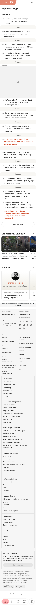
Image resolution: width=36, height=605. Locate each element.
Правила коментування (26, 343)
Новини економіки (10, 453)
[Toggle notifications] (31, 2)
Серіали (6, 491)
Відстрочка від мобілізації (12, 442)
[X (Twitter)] (23, 321)
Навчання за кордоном (11, 511)
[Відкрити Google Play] (8, 586)
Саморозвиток (8, 508)
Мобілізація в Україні (11, 428)
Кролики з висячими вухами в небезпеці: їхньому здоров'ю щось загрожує (18, 128)
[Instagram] (20, 324)
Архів (20, 362)
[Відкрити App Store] (19, 586)
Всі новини (7, 379)
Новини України (9, 385)
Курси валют (7, 459)
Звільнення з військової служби (14, 431)
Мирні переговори (9, 411)
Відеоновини (7, 391)
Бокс (4, 533)
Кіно (4, 476)
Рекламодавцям (6, 352)
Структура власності (25, 358)
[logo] (11, 2)
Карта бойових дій (9, 408)
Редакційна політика (7, 341)
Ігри (20, 369)
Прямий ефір (7, 388)
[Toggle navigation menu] (6, 2)
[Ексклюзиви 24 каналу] (33, 234)
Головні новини (8, 382)
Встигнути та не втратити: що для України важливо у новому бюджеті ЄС (15, 295)
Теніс (5, 539)
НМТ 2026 (6, 505)
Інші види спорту (9, 545)
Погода (5, 396)
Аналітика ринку (9, 519)
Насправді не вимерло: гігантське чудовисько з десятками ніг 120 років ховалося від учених (19, 47)
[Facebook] (20, 321)
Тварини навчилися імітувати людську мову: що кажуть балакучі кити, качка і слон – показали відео (18, 204)
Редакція (4, 337)
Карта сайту (22, 365)
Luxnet (24, 594)
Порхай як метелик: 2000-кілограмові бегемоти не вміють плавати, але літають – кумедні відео (18, 195)
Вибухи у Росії (8, 419)
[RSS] (23, 328)
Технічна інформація (25, 347)
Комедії (5, 488)
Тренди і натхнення (10, 525)
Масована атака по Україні (12, 416)
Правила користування (8, 356)
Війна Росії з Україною (12, 402)
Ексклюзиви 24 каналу (13, 233)
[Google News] (20, 328)
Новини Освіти (9, 496)
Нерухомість (8, 516)
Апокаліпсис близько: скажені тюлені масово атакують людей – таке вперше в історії (18, 55)
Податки (6, 468)
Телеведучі (4, 348)
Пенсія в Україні (9, 471)
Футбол (5, 536)
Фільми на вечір (9, 485)
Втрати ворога (8, 422)
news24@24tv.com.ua (8, 314)
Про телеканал (6, 345)
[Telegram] (30, 321)
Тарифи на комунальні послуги (14, 465)
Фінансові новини (9, 462)
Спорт (5, 530)
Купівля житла (8, 522)
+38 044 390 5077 (24, 314)
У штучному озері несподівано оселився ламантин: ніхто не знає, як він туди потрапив (18, 141)
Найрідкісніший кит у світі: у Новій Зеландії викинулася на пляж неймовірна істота (18, 102)
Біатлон (5, 542)
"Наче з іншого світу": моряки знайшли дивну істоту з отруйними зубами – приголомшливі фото (19, 115)
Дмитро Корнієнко (15, 283)
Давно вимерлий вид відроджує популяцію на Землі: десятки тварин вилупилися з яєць (19, 34)
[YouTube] (27, 321)
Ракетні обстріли (9, 405)
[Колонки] (33, 267)
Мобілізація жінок (9, 437)
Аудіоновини (7, 393)
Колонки (5, 267)
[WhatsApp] (30, 324)
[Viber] (23, 324)
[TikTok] (27, 324)
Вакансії (21, 354)
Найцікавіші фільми (10, 479)
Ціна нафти (7, 456)
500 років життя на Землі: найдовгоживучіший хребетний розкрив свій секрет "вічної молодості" (17, 214)
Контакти (21, 351)
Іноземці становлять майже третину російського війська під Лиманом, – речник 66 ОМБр (14, 256)
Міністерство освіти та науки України (16, 499)
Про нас (3, 334)
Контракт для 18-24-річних (12, 439)
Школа (5, 502)
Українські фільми (9, 482)
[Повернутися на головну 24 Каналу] (2, 2)
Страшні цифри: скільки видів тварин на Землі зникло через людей (17, 21)
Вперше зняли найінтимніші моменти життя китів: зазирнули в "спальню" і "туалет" (20, 167)
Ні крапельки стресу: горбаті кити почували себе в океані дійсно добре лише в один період (19, 180)
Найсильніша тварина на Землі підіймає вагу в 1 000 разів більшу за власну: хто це (18, 154)
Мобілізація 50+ (8, 434)
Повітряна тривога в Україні (13, 414)
